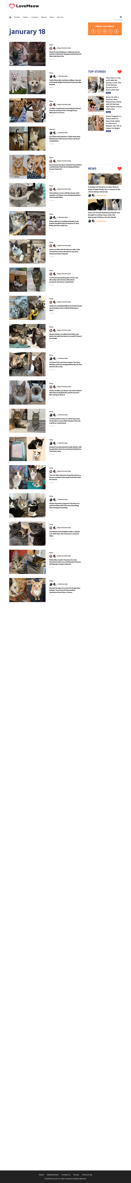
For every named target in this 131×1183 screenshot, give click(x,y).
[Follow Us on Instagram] (105, 31)
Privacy (76, 1175)
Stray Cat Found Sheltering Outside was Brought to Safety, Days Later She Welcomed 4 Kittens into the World (104, 214)
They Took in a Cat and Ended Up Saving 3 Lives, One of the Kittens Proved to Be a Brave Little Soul (113, 84)
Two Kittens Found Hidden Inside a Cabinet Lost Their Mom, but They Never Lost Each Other (64, 534)
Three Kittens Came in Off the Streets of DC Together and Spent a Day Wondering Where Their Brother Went (65, 195)
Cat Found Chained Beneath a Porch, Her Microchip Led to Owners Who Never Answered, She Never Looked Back (63, 280)
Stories (17, 17)
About (41, 1175)
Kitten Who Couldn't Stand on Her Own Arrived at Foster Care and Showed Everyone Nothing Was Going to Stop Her (65, 562)
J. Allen (59, 76)
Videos (25, 17)
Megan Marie (61, 48)
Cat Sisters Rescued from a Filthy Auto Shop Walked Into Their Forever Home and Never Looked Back (64, 139)
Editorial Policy (53, 1175)
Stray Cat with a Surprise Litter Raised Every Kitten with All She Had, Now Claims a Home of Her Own (114, 103)
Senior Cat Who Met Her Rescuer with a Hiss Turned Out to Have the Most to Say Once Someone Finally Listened (64, 251)
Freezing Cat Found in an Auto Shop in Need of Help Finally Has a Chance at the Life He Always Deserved (104, 189)
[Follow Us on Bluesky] (111, 31)
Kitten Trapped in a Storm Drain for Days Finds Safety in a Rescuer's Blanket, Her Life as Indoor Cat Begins (113, 122)
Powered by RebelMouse (118, 20)
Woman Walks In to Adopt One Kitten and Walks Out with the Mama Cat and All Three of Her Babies (65, 336)
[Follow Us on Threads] (116, 31)
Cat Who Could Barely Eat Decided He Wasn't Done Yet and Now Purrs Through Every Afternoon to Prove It (65, 110)
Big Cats (60, 17)
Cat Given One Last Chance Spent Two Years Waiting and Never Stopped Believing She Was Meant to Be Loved (65, 364)
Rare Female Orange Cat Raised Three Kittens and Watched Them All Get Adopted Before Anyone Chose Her (65, 167)
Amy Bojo (68, 48)
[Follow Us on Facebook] (93, 31)
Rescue (44, 17)
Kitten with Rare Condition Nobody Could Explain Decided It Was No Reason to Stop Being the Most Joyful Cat (64, 223)
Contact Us (66, 1175)
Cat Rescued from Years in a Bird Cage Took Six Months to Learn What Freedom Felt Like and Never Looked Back (64, 421)
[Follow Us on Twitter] (99, 31)
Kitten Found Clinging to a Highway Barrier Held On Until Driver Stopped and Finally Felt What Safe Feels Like (65, 54)
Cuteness (34, 17)
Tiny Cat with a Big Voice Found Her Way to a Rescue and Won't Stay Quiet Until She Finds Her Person (65, 477)
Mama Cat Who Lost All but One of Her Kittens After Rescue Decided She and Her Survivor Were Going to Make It (65, 393)
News (52, 17)
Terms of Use (87, 1175)
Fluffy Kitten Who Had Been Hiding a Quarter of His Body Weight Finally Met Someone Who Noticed (65, 82)
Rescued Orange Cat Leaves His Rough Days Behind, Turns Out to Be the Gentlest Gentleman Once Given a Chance (64, 590)
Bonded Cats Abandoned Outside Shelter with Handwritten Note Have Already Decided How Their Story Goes (65, 449)
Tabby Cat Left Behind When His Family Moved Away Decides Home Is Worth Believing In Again (65, 308)
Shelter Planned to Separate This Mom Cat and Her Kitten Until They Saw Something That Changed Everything (64, 505)
